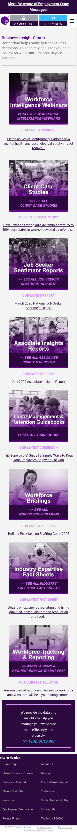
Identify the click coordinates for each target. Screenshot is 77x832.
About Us (47, 764)
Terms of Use (65, 827)
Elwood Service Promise (17, 773)
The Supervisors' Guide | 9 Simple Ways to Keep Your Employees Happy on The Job (38, 457)
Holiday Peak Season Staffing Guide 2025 (38, 533)
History (46, 773)
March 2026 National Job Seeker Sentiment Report (38, 305)
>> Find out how (38, 741)
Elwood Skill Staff (14, 791)
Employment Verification (18, 809)
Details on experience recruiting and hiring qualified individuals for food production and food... (38, 612)
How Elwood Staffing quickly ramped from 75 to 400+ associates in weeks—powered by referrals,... (38, 227)
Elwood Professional (54, 782)
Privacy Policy (45, 827)
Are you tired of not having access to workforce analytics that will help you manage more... (38, 692)
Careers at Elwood (14, 782)
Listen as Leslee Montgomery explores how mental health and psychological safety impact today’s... (38, 143)
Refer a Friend (11, 818)
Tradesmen (48, 791)
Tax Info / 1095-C (52, 818)
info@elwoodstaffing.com (38, 830)
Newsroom (9, 800)
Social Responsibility (54, 800)
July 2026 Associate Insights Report (38, 381)
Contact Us (48, 809)
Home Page (9, 764)
